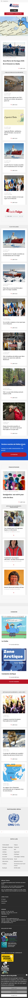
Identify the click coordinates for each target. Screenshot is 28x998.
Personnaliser (14, 991)
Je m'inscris (14, 454)
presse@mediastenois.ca (7, 922)
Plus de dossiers (14, 681)
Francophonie (14, 467)
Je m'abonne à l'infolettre (14, 13)
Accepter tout (14, 995)
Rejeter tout (14, 988)
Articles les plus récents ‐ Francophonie (14, 507)
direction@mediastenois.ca (12, 918)
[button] (14, 10)
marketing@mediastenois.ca (19, 920)
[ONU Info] (14, 820)
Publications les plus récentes (14, 72)
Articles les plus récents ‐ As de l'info (14, 692)
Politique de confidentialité (7, 985)
